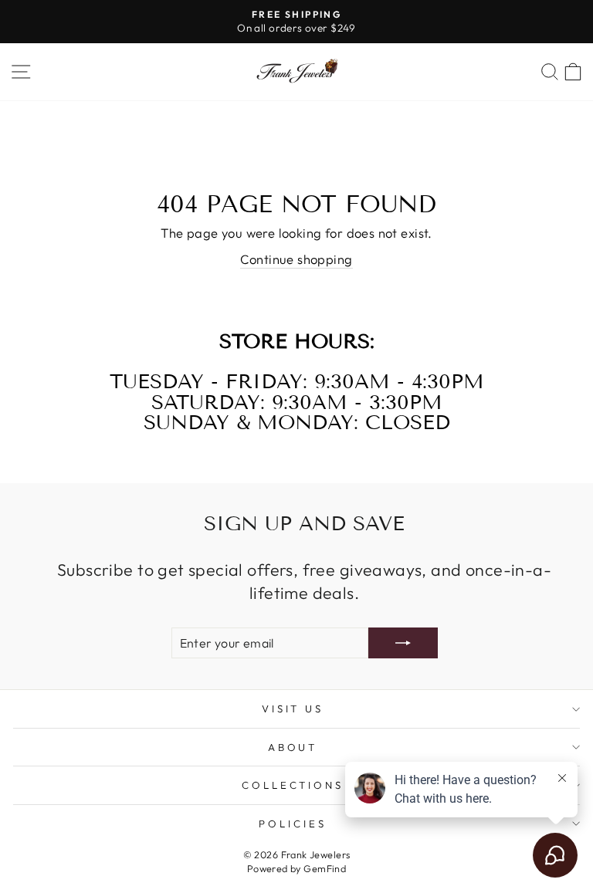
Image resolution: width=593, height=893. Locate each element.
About (293, 747)
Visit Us (293, 708)
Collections (293, 785)
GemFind (324, 868)
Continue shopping (296, 259)
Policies (293, 823)
